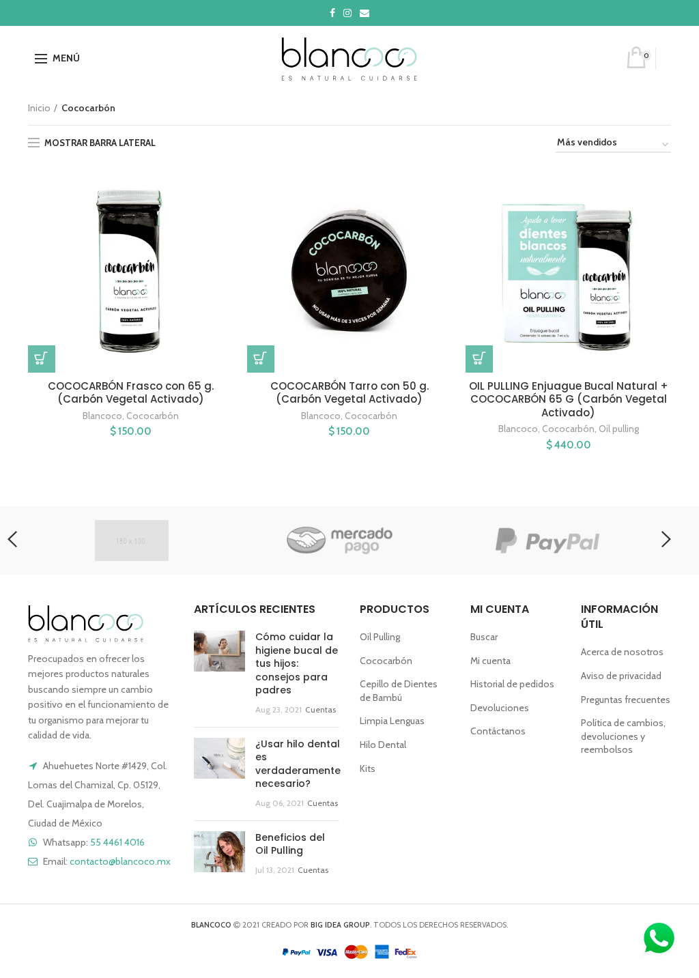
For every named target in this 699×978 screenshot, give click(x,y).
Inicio (39, 108)
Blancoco (102, 415)
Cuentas (320, 709)
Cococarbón (152, 415)
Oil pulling (619, 428)
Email (364, 13)
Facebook (332, 13)
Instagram (347, 13)
